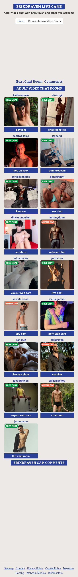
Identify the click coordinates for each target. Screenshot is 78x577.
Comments (53, 82)
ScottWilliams (21, 136)
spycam (21, 129)
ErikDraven (57, 340)
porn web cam (57, 333)
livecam (21, 211)
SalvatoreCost (21, 299)
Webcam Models (36, 573)
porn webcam (57, 170)
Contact (20, 568)
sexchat (57, 374)
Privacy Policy (35, 568)
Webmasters (55, 573)
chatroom (57, 415)
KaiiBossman (21, 95)
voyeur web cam (21, 293)
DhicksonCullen (20, 217)
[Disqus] (39, 512)
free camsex (20, 170)
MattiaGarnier (57, 299)
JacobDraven (21, 380)
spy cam (21, 333)
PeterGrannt (57, 176)
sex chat (57, 211)
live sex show (21, 374)
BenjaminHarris (21, 176)
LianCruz (21, 340)
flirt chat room (21, 456)
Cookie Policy (53, 568)
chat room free (57, 129)
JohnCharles (21, 258)
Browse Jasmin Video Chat (44, 21)
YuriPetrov (57, 258)
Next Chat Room (29, 82)
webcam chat (57, 252)
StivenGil (57, 95)
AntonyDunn (57, 217)
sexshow (20, 252)
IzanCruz (57, 136)
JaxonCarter (21, 421)
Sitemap (9, 568)
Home (21, 21)
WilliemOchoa (57, 380)
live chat (57, 293)
